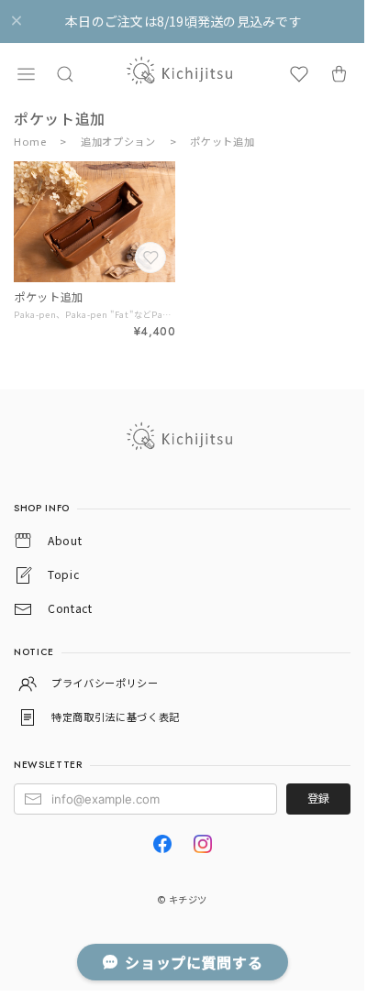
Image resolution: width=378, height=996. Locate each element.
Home (30, 141)
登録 (318, 798)
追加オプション (118, 141)
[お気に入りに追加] (152, 259)
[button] (25, 74)
